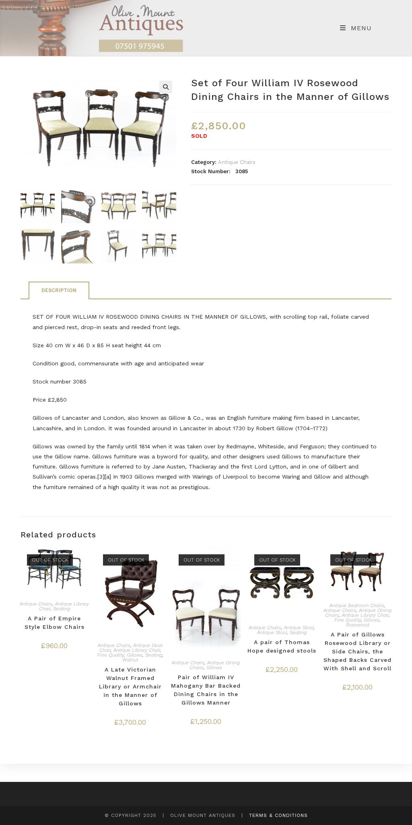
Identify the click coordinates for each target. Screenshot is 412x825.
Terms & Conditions (278, 815)
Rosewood (357, 625)
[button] (165, 87)
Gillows (134, 655)
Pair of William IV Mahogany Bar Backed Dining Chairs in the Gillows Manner (206, 690)
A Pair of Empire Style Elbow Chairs (54, 622)
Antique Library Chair (136, 650)
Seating (61, 608)
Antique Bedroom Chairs (357, 605)
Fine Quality (110, 655)
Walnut (130, 660)
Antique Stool (299, 627)
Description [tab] (58, 290)
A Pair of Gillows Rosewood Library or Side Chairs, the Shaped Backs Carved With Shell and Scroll (357, 651)
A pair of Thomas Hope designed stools (281, 646)
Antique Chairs (236, 162)
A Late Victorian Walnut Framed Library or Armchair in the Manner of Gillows (130, 686)
